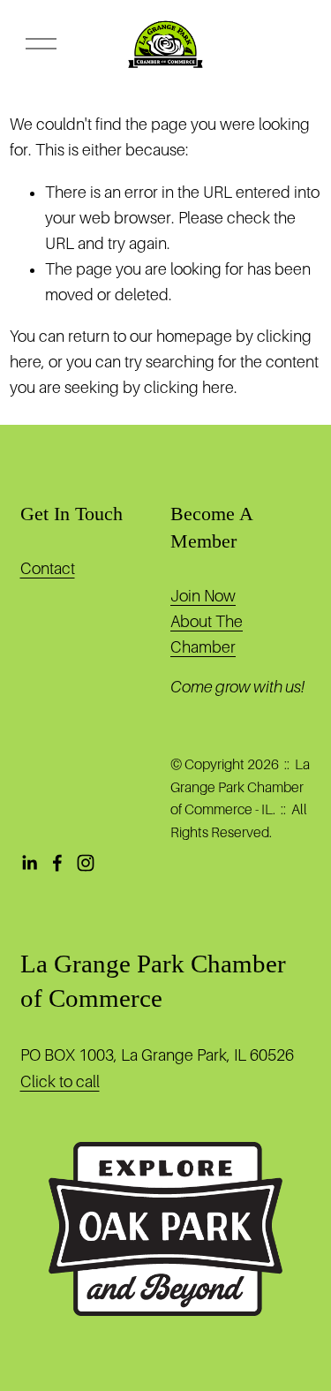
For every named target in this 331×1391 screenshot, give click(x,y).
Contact (47, 569)
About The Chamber (206, 634)
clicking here (189, 388)
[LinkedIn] (29, 863)
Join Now (203, 596)
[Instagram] (85, 863)
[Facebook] (57, 863)
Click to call (60, 1082)
